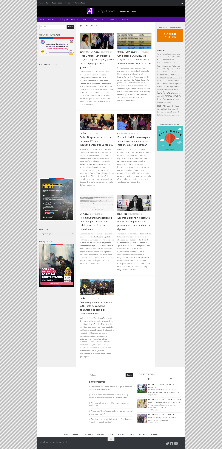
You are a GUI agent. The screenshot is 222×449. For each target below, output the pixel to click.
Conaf (165, 72)
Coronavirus (162, 75)
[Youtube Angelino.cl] (175, 443)
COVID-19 (172, 74)
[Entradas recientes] (148, 378)
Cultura (102, 19)
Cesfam (165, 60)
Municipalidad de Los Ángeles (169, 97)
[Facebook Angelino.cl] (171, 443)
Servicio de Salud (166, 112)
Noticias (51, 19)
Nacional (160, 103)
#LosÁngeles (44, 3)
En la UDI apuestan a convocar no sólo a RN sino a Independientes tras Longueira (96, 141)
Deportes (112, 19)
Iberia (177, 87)
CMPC (171, 65)
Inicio (42, 19)
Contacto (124, 19)
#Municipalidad (79, 3)
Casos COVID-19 (173, 57)
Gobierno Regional (169, 87)
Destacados (160, 385)
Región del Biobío (172, 106)
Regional (161, 105)
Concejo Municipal (172, 72)
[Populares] (171, 378)
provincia (175, 103)
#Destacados (57, 3)
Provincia (74, 19)
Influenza (173, 89)
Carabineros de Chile (162, 57)
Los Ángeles (63, 19)
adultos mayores (174, 54)
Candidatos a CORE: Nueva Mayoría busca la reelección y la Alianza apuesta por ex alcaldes (134, 59)
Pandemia (168, 102)
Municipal (171, 415)
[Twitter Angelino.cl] (167, 443)
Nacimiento (176, 100)
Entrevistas (84, 52)
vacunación (175, 115)
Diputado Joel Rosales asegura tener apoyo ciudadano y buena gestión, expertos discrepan (134, 141)
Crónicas (121, 52)
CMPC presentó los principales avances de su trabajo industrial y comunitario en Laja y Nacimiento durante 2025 (164, 404)
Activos (159, 54)
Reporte (159, 109)
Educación (93, 19)
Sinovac (169, 115)
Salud (83, 19)
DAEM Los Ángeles (164, 78)
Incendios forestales (164, 90)
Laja (177, 89)
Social (179, 400)
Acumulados (165, 54)
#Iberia (67, 3)
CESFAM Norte (168, 63)
